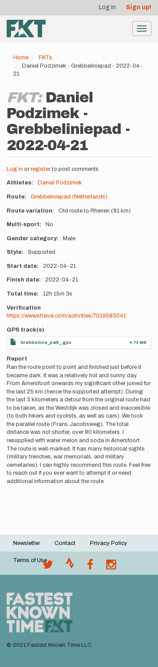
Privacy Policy (108, 543)
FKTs (45, 57)
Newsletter (26, 543)
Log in (107, 7)
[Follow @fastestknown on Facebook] (90, 567)
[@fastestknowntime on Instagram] (111, 567)
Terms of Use (30, 560)
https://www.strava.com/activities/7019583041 (66, 316)
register (40, 169)
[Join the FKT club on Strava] (70, 567)
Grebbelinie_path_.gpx (46, 342)
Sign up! (138, 7)
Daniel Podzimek (60, 183)
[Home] (26, 28)
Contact (64, 543)
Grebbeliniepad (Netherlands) (69, 197)
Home (21, 57)
